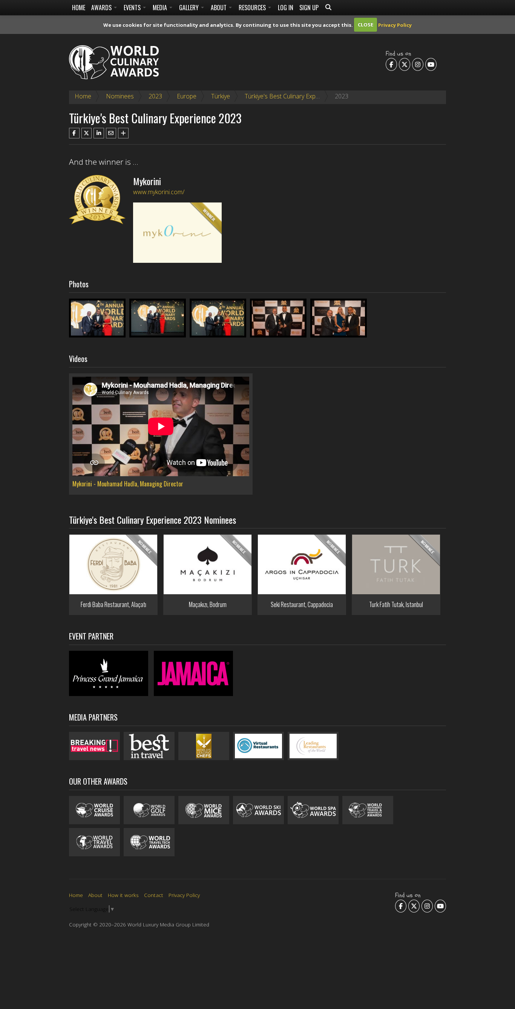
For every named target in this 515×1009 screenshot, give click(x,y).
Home (78, 7)
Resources (253, 7)
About (219, 7)
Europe (186, 96)
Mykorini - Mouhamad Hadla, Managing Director (127, 483)
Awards (102, 7)
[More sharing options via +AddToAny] (123, 133)
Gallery (189, 7)
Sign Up (309, 7)
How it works (123, 895)
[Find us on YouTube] (431, 64)
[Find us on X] (404, 64)
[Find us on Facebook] (391, 64)
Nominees (120, 96)
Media (161, 7)
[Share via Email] (111, 133)
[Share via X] (87, 133)
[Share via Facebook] (74, 133)
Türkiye (220, 96)
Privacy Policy (395, 24)
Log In (285, 7)
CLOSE (365, 24)
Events (133, 7)
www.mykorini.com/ (158, 192)
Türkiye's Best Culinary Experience (290, 96)
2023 (155, 96)
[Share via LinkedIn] (99, 133)
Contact (153, 895)
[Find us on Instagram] (417, 64)
